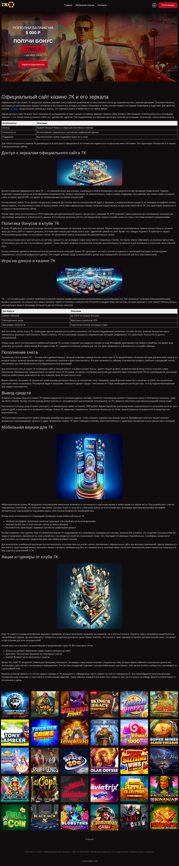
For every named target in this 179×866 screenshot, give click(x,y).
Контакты (102, 5)
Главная (68, 5)
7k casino (14, 109)
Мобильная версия (85, 5)
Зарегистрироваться (33, 64)
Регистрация (168, 5)
